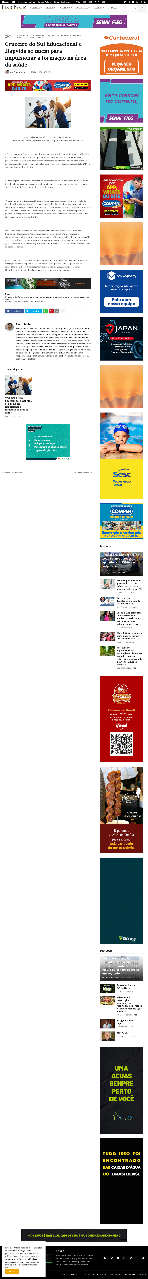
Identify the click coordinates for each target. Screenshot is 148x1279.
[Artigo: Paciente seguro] (107, 1023)
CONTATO (75, 1274)
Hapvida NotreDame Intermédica (30, 302)
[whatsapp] (137, 2)
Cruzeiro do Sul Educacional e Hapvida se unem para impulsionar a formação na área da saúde (49, 37)
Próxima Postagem (83, 472)
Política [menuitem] (64, 7)
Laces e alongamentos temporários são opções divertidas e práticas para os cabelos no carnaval (128, 618)
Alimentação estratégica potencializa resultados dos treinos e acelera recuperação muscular (129, 1004)
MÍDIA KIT (130, 1274)
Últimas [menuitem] (35, 7)
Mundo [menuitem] (98, 7)
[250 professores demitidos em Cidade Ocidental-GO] (107, 601)
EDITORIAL (115, 1274)
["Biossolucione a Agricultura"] (107, 988)
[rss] (145, 2)
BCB (103, 2)
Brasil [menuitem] (50, 7)
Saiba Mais (10, 1267)
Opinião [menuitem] (112, 7)
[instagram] (129, 2)
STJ (84, 2)
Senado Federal (44, 2)
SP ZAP (142, 1274)
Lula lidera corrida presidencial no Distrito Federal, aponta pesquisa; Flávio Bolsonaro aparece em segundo (120, 966)
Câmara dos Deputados (63, 2)
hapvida (8, 302)
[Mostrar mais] (62, 311)
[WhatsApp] (45, 311)
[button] (135, 8)
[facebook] (105, 1258)
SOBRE (63, 1274)
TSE (90, 2)
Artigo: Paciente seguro (125, 1022)
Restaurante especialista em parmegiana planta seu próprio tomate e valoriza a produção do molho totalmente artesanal (129, 656)
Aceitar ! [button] (12, 1271)
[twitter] (125, 2)
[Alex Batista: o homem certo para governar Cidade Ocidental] (107, 636)
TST (97, 2)
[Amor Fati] (107, 1036)
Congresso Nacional (26, 2)
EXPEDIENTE (99, 1274)
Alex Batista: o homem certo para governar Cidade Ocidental (129, 636)
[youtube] (133, 2)
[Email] (56, 311)
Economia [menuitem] (82, 7)
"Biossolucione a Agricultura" (125, 986)
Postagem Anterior (13, 472)
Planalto (5, 2)
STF (13, 2)
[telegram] (141, 2)
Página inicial (8, 37)
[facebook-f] (121, 2)
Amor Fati (122, 1032)
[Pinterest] (51, 311)
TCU (78, 2)
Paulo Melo (23, 324)
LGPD (87, 1274)
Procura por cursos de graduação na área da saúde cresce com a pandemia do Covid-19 (129, 584)
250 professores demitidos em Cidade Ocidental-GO (128, 601)
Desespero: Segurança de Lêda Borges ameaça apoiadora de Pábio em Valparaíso (120, 560)
